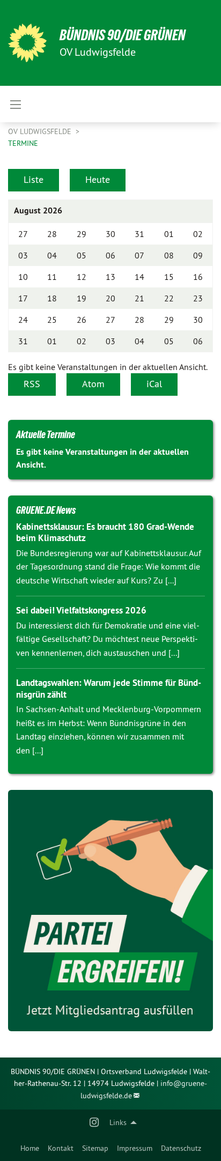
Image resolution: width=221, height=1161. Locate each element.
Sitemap (95, 1148)
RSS (32, 384)
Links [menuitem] (118, 1122)
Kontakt (60, 1148)
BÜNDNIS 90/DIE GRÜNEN (123, 35)
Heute (97, 179)
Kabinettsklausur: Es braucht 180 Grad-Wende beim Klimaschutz (105, 532)
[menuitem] (29, 1148)
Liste (33, 179)
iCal (154, 384)
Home (29, 1148)
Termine (23, 143)
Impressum (134, 1148)
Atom (93, 384)
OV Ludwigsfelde (40, 131)
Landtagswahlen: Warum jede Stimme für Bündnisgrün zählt (108, 688)
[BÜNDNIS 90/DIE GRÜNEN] (27, 43)
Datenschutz (181, 1148)
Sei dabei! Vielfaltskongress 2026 (81, 610)
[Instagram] (94, 1122)
